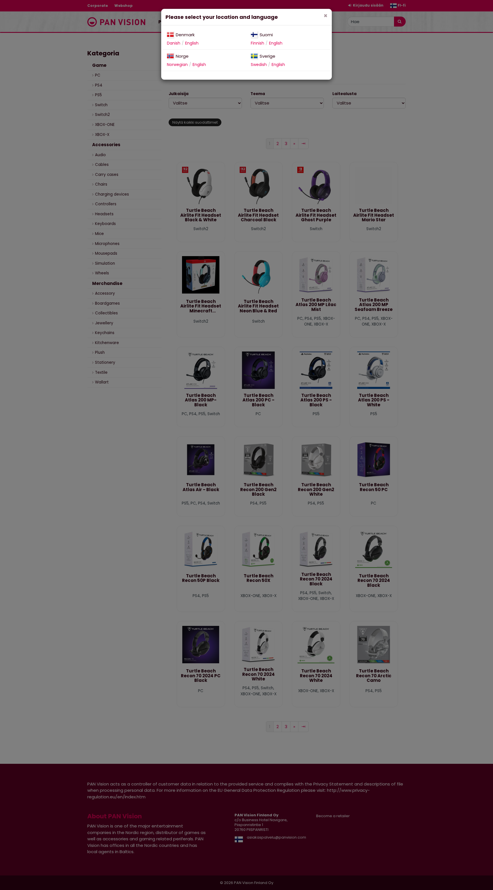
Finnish (257, 43)
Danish (173, 43)
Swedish (259, 64)
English (192, 43)
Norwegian (177, 64)
